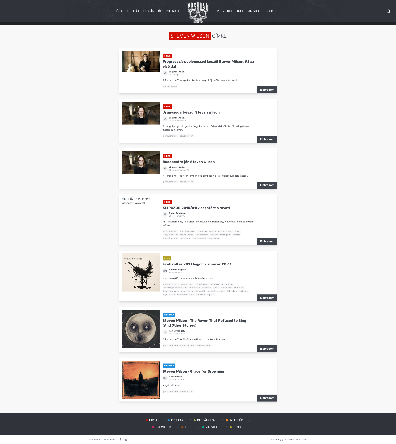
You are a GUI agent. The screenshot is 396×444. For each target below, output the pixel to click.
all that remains (170, 231)
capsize (236, 234)
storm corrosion (187, 345)
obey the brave (170, 234)
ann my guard (199, 238)
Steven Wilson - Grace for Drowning (193, 371)
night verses (169, 294)
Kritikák (133, 11)
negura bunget (225, 231)
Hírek (119, 11)
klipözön (214, 234)
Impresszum (95, 439)
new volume (214, 238)
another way (187, 284)
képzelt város (202, 284)
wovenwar (185, 238)
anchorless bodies (216, 291)
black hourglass (171, 291)
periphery (202, 231)
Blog (269, 11)
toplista (211, 294)
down (237, 231)
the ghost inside (188, 231)
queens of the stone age (222, 284)
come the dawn (170, 238)
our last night (201, 234)
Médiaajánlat (110, 439)
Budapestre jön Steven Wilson (189, 162)
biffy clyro (232, 291)
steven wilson (170, 86)
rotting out (225, 234)
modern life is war (185, 294)
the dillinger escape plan (175, 287)
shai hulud (239, 287)
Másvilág (254, 11)
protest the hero (171, 284)
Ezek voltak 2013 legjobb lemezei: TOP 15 (198, 264)
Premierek (224, 11)
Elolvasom (267, 89)
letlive (216, 287)
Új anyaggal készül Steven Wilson (191, 112)
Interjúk (172, 11)
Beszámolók (152, 11)
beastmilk (200, 291)
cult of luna (226, 287)
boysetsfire (194, 287)
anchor (212, 231)
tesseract (206, 287)
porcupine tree (170, 136)
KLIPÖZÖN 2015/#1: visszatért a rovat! (196, 208)
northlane (243, 291)
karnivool (200, 294)
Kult (240, 11)
